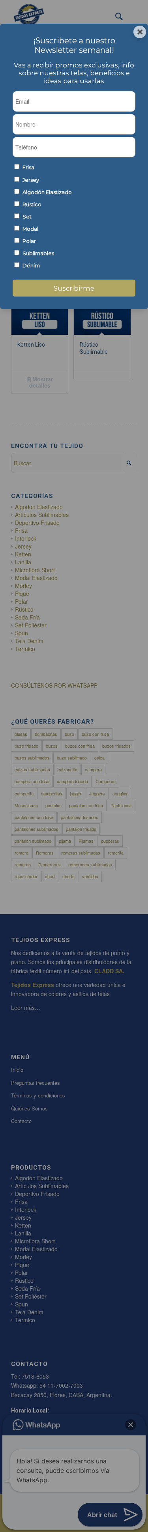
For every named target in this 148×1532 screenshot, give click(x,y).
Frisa (28, 167)
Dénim (31, 266)
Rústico (31, 204)
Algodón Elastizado (47, 192)
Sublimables (38, 253)
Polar (29, 241)
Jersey (30, 180)
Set (27, 217)
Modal (30, 229)
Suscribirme (74, 288)
